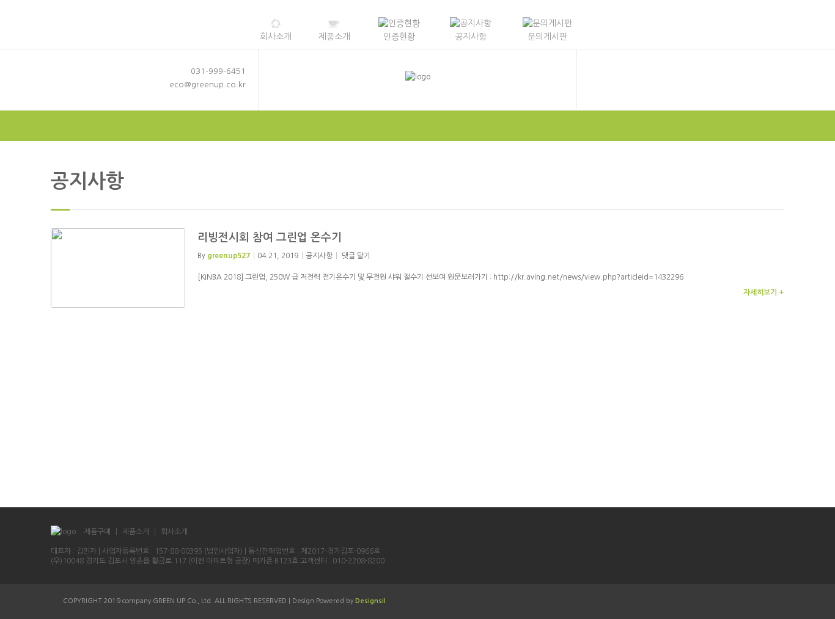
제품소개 (334, 36)
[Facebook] (618, 87)
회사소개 (276, 36)
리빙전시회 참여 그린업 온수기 (269, 237)
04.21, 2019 (277, 255)
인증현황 (399, 36)
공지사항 (471, 36)
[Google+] (637, 87)
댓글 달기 (356, 255)
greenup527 (228, 255)
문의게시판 (547, 36)
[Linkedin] (656, 87)
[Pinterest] (675, 87)
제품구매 (97, 531)
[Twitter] (599, 87)
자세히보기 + (763, 292)
